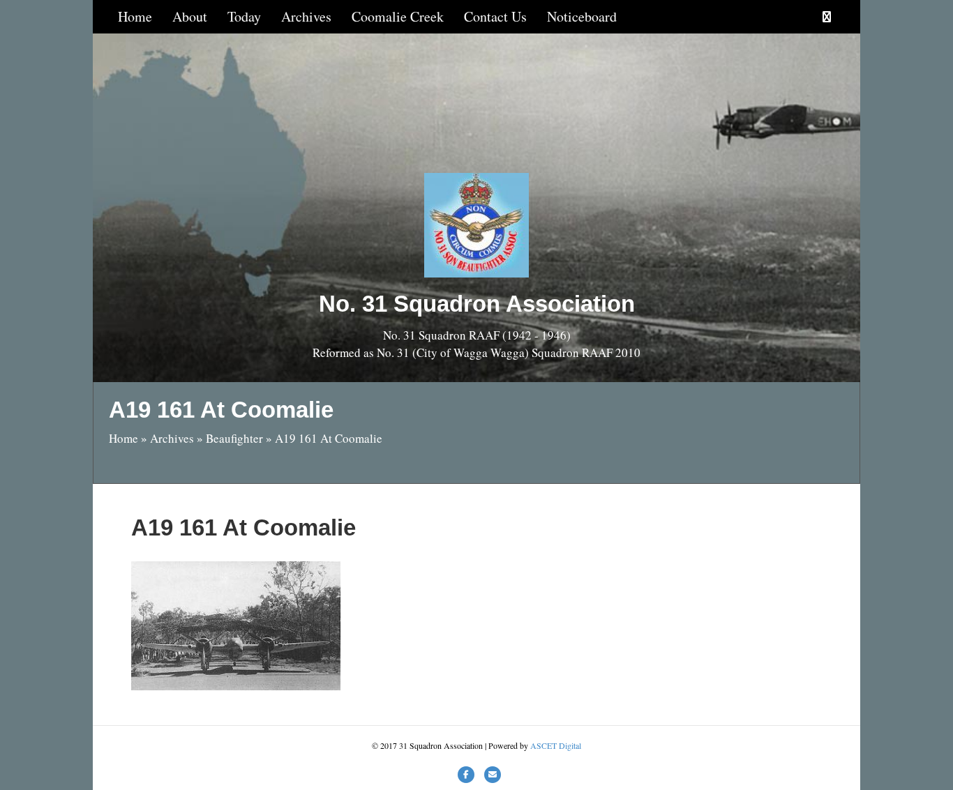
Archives (306, 16)
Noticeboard (582, 16)
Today (244, 16)
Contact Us (495, 16)
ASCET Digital (555, 745)
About (189, 16)
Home (135, 16)
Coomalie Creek (398, 16)
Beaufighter (234, 438)
